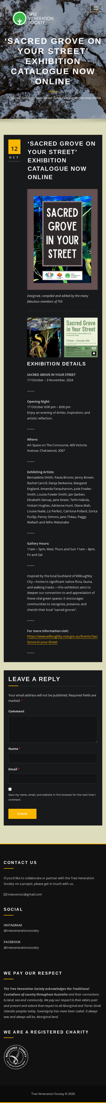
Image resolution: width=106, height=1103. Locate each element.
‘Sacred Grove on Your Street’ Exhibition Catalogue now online (55, 98)
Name (14, 748)
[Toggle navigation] (96, 8)
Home (53, 91)
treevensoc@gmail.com (25, 894)
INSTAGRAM (13, 925)
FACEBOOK (12, 942)
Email (13, 769)
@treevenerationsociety (21, 930)
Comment (16, 711)
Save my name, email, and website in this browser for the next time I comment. (52, 797)
